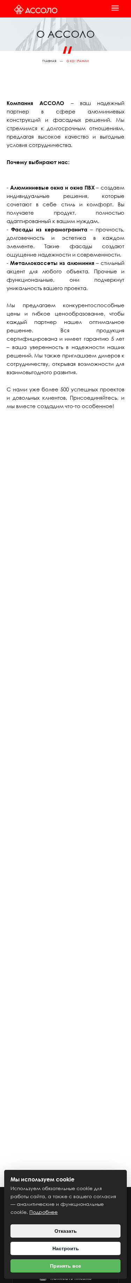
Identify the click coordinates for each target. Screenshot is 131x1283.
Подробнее (43, 1212)
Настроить (65, 1248)
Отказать (65, 1231)
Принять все (65, 1266)
